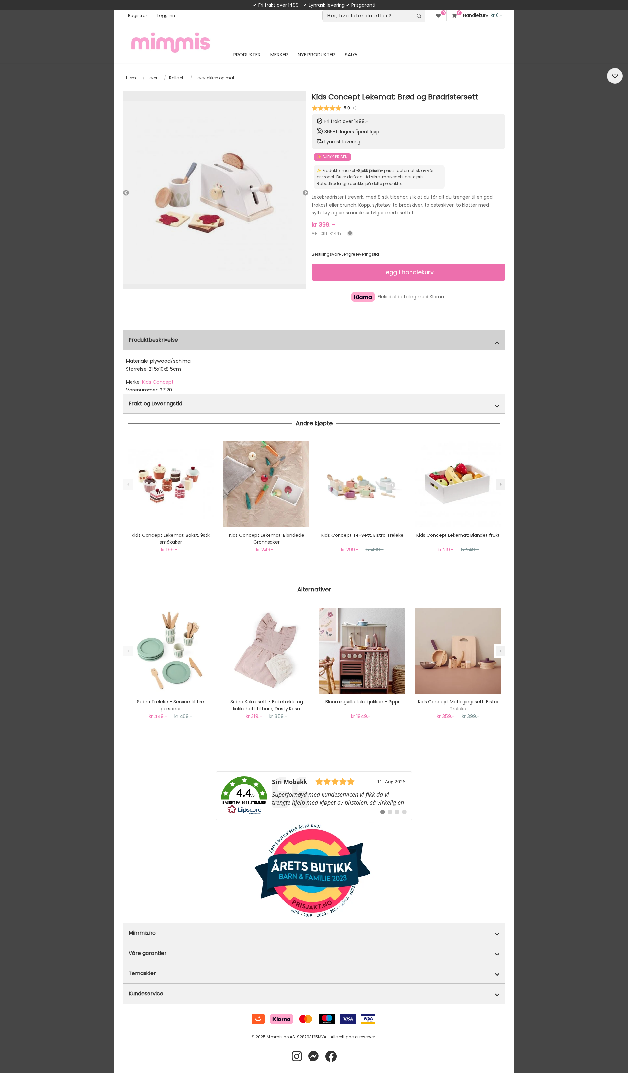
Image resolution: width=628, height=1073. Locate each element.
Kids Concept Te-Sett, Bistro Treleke (362, 535)
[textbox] (368, 16)
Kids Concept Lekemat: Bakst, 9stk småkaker (171, 538)
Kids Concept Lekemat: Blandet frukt (458, 535)
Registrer (137, 15)
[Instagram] (297, 1056)
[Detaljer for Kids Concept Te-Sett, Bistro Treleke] (362, 484)
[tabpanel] (214, 192)
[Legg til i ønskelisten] (615, 76)
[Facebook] (331, 1056)
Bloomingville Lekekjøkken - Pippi (362, 702)
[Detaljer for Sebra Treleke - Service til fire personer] (171, 651)
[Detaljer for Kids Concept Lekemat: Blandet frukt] (458, 484)
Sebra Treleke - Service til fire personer (170, 705)
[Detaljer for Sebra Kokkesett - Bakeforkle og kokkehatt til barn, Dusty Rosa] (266, 651)
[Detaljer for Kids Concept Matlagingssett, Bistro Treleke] (458, 651)
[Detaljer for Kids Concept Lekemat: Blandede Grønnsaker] (266, 484)
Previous (126, 193)
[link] (314, 795)
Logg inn (166, 15)
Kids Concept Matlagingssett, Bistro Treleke (458, 705)
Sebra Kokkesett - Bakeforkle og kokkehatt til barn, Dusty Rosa (266, 705)
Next (299, 193)
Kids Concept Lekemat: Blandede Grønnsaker (266, 538)
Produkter (247, 54)
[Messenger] (313, 1056)
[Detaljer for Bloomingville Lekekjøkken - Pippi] (362, 651)
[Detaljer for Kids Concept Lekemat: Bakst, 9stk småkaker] (171, 484)
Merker (279, 54)
